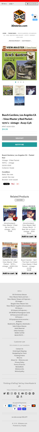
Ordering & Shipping (19, 351)
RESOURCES (20, 367)
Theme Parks (12, 33)
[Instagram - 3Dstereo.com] (11, 393)
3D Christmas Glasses (19, 295)
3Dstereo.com (22, 423)
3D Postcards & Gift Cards (18, 315)
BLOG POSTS (19, 335)
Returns (19, 358)
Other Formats (19, 331)
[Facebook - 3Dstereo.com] (8, 393)
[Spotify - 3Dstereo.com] (29, 393)
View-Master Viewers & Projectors (18, 299)
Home (4, 33)
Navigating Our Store (19, 353)
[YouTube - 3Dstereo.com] (22, 393)
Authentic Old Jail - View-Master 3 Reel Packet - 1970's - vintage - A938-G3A (10, 263)
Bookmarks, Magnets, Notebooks (19, 324)
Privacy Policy (19, 362)
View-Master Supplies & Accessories (19, 306)
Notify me (19, 145)
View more (19, 200)
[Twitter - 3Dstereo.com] (4, 393)
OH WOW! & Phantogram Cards (19, 313)
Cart (33, 3)
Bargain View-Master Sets (19, 304)
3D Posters (18, 317)
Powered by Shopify (19, 425)
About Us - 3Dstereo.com (19, 360)
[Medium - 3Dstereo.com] (17, 396)
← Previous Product (14, 41)
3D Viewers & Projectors (19, 310)
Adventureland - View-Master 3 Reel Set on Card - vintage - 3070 (10, 226)
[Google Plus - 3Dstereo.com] (33, 393)
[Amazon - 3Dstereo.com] (21, 396)
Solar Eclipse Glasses (19, 326)
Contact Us (19, 349)
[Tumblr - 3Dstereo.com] (19, 393)
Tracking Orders (19, 355)
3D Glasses (18, 308)
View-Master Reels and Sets (18, 297)
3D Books (19, 322)
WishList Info (19, 369)
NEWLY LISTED (19, 333)
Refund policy (19, 371)
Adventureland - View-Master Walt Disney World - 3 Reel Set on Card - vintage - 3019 (29, 227)
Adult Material (19, 328)
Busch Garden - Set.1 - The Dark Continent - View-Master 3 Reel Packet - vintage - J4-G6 (29, 264)
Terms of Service (19, 364)
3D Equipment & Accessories (18, 319)
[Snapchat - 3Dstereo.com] (26, 393)
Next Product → (27, 41)
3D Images (18, 301)
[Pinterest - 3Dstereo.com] (15, 393)
